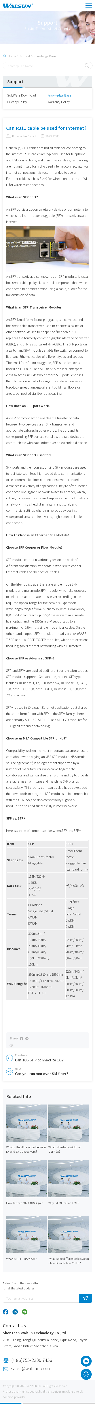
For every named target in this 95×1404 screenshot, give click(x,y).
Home (12, 56)
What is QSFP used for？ (22, 1259)
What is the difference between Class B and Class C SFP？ (68, 1260)
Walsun (32, 1386)
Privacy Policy (17, 102)
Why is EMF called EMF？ (64, 1203)
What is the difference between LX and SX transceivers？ (26, 1149)
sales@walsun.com (30, 1368)
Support (24, 56)
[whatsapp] (86, 1375)
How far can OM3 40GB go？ (25, 1203)
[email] (86, 1362)
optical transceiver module (54, 1391)
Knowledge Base (45, 56)
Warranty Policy (59, 102)
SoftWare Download (21, 95)
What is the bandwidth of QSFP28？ (64, 1149)
